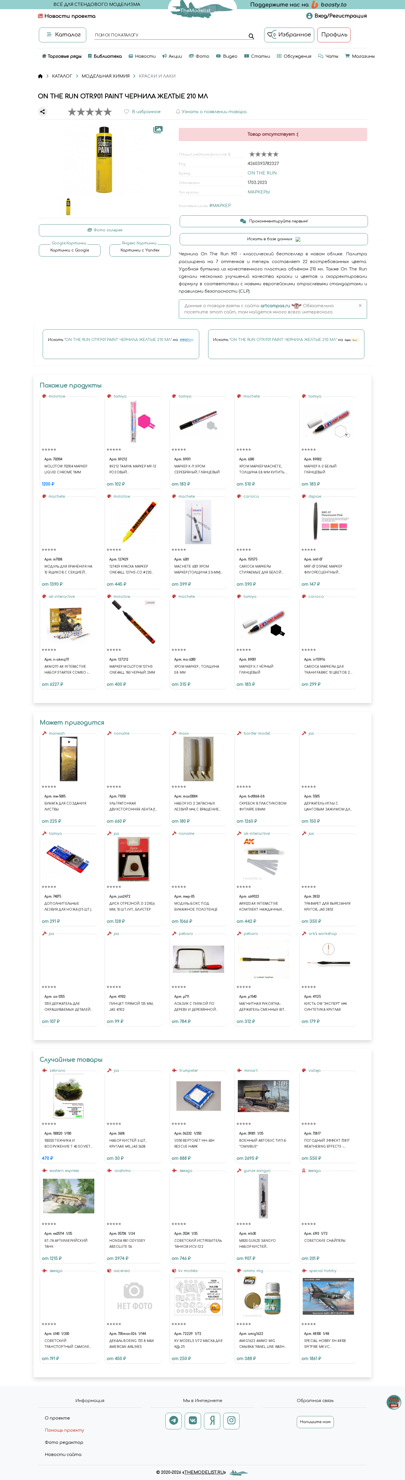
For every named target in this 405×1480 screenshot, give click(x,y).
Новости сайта (63, 1454)
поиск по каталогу (116, 35)
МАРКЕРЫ (259, 192)
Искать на (113, 340)
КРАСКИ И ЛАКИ (157, 76)
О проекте (57, 1418)
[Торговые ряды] (394, 1402)
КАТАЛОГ (62, 76)
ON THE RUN (262, 173)
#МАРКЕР (220, 206)
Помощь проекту (64, 1430)
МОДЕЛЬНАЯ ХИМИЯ (106, 76)
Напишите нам (315, 1422)
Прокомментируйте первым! (278, 221)
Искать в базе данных (270, 239)
